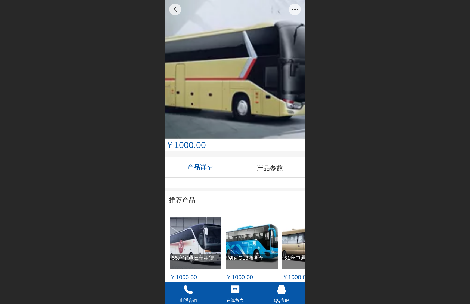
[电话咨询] (188, 289)
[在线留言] (235, 289)
